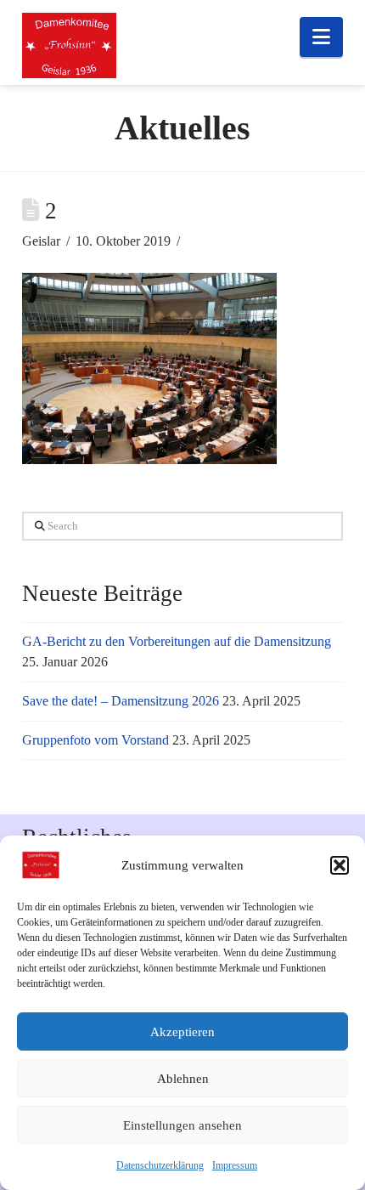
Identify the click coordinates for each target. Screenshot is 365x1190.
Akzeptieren (182, 1032)
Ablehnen (183, 1078)
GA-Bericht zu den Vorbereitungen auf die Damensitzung (176, 641)
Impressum (234, 1165)
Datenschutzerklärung (160, 1165)
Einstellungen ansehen (182, 1125)
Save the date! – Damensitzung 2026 (120, 701)
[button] (339, 865)
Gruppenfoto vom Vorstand (95, 740)
